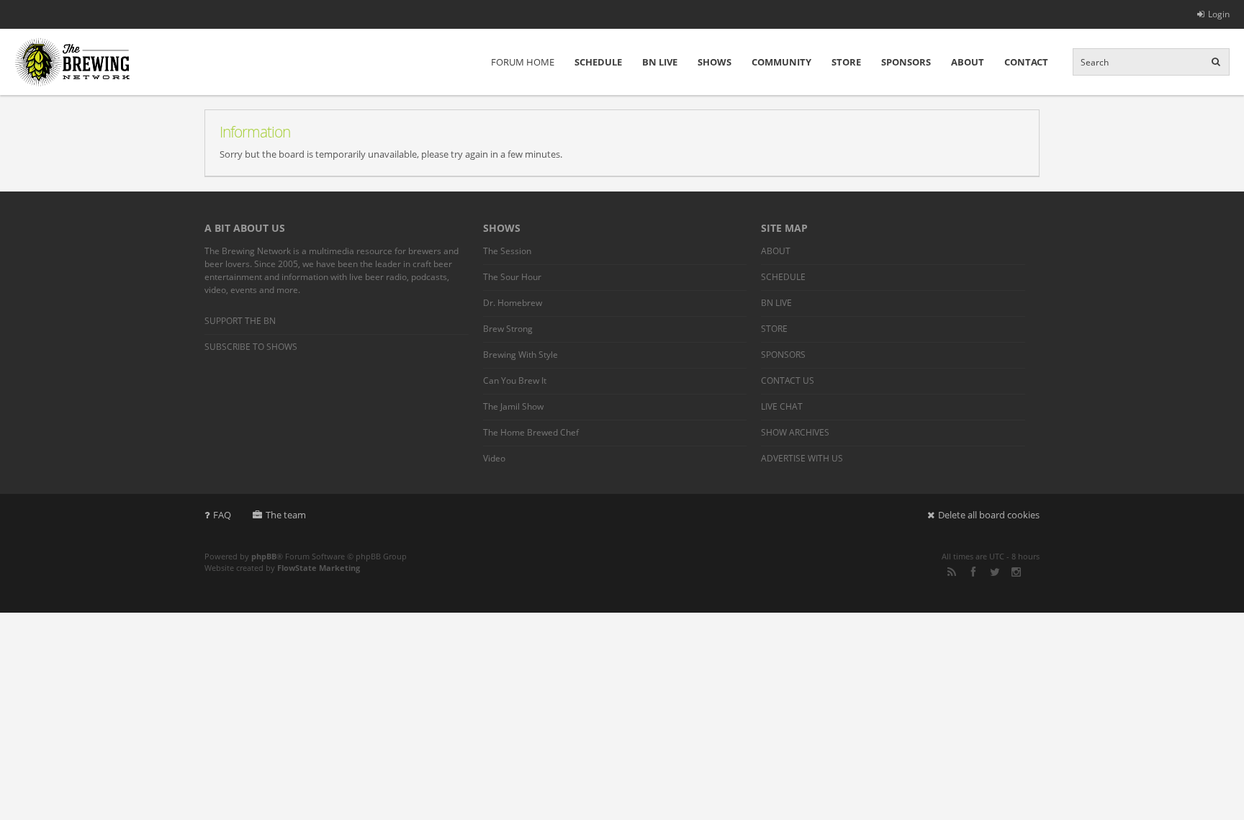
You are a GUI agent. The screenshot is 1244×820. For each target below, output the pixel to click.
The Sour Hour (512, 277)
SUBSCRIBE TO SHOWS (250, 347)
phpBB (263, 556)
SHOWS (714, 61)
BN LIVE (659, 61)
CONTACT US (787, 380)
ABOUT (967, 61)
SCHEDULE (598, 61)
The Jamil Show (513, 406)
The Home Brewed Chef (531, 432)
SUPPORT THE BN (240, 321)
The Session (507, 251)
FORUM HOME (522, 61)
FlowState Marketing (318, 567)
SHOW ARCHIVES (795, 432)
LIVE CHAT (782, 406)
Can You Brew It (514, 380)
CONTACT (1026, 61)
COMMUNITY (781, 61)
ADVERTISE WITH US (802, 458)
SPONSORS (906, 61)
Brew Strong (508, 329)
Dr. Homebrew (512, 303)
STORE (846, 61)
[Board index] (72, 61)
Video (494, 458)
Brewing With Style (520, 354)
